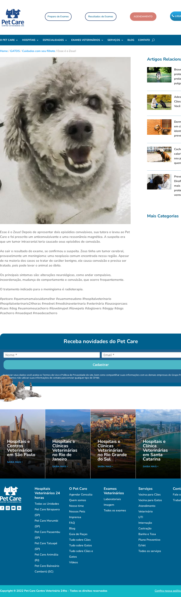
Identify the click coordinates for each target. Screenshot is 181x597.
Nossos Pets (77, 511)
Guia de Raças (78, 534)
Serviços (113, 40)
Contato (144, 40)
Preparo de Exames (58, 16)
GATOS (15, 51)
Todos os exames (115, 510)
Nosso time (76, 506)
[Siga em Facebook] (2, 508)
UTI (140, 517)
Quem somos (77, 500)
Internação (145, 523)
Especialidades (53, 40)
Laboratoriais (112, 499)
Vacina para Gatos (150, 500)
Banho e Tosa (147, 534)
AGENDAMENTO (143, 16)
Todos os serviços (149, 551)
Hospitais (28, 40)
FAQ (72, 523)
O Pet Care (7, 40)
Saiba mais (14, 462)
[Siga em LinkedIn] (19, 508)
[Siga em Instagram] (8, 508)
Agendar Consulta (80, 495)
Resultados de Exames (100, 16)
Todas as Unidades (47, 504)
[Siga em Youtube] (13, 508)
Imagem (109, 505)
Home (4, 51)
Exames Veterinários (85, 40)
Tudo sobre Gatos (80, 545)
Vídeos (73, 562)
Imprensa (75, 517)
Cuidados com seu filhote (38, 51)
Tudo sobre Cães (80, 540)
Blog (130, 40)
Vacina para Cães (149, 495)
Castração (144, 528)
